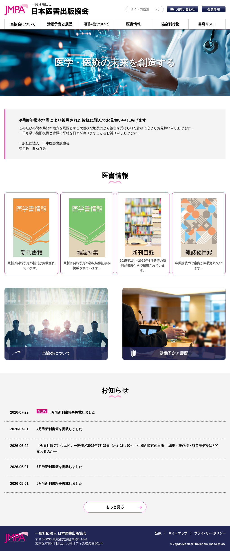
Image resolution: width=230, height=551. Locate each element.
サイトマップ (177, 533)
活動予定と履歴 (59, 24)
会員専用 (213, 9)
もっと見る (115, 507)
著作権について (96, 24)
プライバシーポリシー (210, 533)
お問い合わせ (185, 9)
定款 (158, 533)
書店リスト (207, 24)
